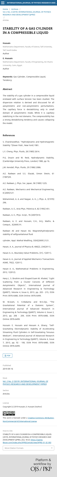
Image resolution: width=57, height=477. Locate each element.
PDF (8, 355)
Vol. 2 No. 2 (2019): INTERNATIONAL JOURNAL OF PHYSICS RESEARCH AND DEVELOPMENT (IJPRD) (27, 13)
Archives (14, 9)
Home (5, 9)
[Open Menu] (3, 3)
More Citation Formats (14, 448)
